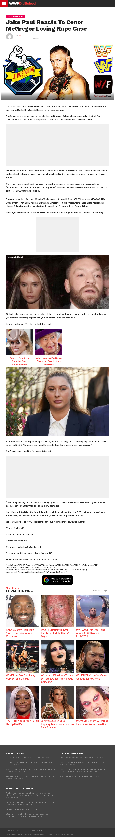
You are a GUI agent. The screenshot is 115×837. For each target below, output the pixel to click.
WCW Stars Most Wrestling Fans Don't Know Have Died (92, 722)
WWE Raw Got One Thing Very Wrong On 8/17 (20, 677)
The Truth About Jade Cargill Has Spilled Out (22, 722)
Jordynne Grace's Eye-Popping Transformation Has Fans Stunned (57, 724)
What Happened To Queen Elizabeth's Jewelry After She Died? (49, 361)
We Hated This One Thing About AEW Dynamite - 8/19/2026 (90, 633)
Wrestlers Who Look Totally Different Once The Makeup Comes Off (57, 678)
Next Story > (12, 588)
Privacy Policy (11, 831)
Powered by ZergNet (101, 591)
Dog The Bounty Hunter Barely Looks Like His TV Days (55, 633)
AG (20, 35)
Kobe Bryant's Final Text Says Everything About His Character (21, 633)
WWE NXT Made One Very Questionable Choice (91, 677)
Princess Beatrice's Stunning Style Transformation (19, 361)
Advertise (25, 831)
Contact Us (37, 831)
